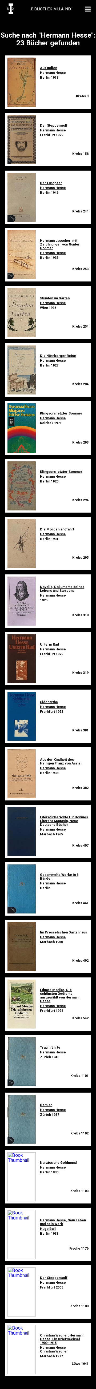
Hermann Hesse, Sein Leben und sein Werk (63, 1222)
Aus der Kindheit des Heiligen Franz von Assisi (61, 761)
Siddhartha (49, 702)
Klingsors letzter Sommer (61, 413)
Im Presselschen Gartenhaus (63, 932)
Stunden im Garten (55, 298)
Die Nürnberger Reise (58, 356)
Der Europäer (51, 183)
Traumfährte (50, 1047)
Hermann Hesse (53, 73)
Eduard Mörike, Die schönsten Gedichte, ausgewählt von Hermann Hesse (60, 995)
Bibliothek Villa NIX (51, 9)
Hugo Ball (48, 1229)
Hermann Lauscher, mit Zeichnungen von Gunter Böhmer (60, 244)
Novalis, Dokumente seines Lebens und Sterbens (62, 589)
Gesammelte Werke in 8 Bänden (59, 876)
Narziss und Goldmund (58, 1163)
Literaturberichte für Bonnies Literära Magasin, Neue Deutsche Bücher (64, 821)
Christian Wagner (54, 1351)
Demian (46, 1105)
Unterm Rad (49, 644)
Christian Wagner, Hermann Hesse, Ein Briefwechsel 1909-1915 (62, 1339)
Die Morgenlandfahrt (57, 529)
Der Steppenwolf (53, 125)
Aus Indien (48, 68)
